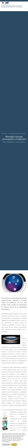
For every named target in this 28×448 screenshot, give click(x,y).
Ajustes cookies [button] (6, 444)
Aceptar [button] (14, 444)
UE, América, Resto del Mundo (17, 133)
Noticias (4, 133)
